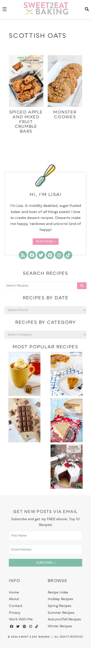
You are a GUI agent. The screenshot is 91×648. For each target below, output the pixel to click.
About (14, 599)
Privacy (15, 612)
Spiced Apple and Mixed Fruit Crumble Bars (26, 121)
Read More (44, 241)
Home (14, 592)
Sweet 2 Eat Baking (34, 637)
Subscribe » (45, 562)
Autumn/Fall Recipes (64, 619)
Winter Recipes (60, 626)
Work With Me (21, 619)
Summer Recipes (61, 612)
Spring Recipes (59, 606)
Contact (16, 606)
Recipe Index (58, 592)
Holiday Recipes (60, 599)
